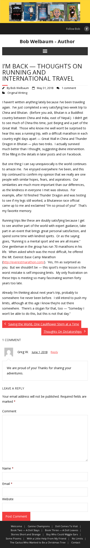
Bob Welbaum (19, 88)
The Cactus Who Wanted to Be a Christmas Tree (38, 542)
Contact (75, 542)
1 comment (69, 88)
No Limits (77, 538)
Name (8, 468)
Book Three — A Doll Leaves (61, 530)
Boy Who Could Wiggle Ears (62, 534)
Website (8, 499)
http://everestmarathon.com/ (23, 262)
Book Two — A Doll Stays (25, 530)
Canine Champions (39, 526)
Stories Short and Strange (26, 534)
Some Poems (13, 538)
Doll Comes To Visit (66, 526)
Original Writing (17, 93)
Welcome (16, 526)
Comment (9, 411)
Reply (54, 352)
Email (7, 484)
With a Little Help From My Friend (46, 538)
